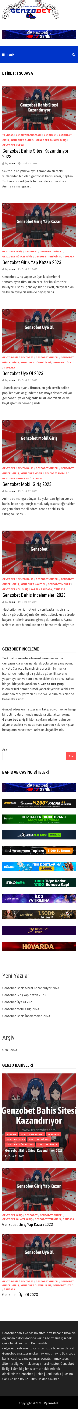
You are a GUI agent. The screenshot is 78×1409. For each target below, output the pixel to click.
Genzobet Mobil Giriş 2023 (26, 484)
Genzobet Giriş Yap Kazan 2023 (31, 262)
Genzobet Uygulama (15, 478)
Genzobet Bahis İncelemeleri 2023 (34, 595)
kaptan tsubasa (41, 589)
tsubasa (7, 135)
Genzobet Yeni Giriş (48, 256)
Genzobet (50, 135)
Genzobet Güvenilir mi (36, 362)
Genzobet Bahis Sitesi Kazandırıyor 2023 (30, 988)
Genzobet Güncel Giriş (51, 140)
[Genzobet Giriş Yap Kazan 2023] (39, 1189)
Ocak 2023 (9, 1050)
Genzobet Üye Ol (13, 145)
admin (12, 163)
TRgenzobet (50, 1403)
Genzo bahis (10, 357)
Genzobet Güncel (22, 140)
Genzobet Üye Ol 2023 (22, 373)
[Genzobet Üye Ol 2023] (39, 1255)
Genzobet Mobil (31, 473)
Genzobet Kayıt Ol (33, 584)
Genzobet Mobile (55, 473)
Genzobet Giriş (12, 251)
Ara (4, 749)
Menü (10, 54)
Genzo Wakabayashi (28, 135)
